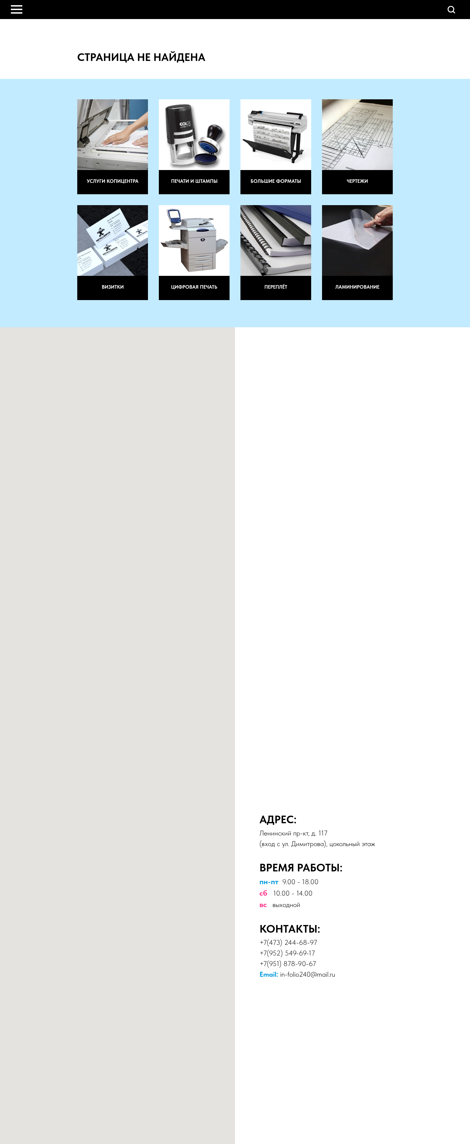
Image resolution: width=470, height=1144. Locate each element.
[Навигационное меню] (16, 9)
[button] (451, 9)
